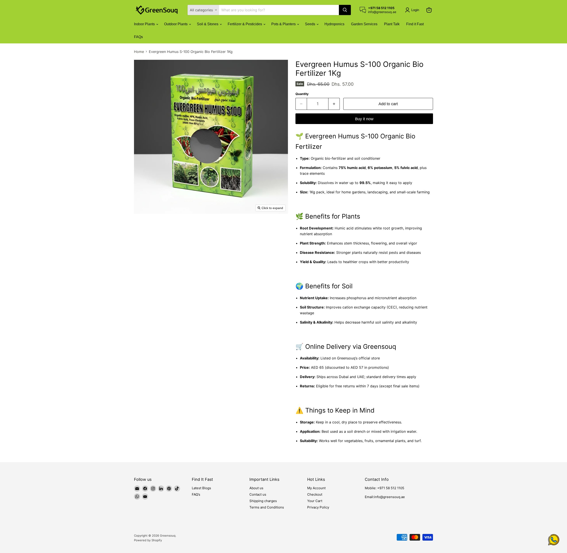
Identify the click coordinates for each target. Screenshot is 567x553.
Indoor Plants (145, 24)
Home (139, 52)
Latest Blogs (201, 488)
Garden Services (364, 24)
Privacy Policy (318, 507)
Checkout (314, 494)
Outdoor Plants (176, 24)
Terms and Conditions (266, 507)
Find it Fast (415, 24)
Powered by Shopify (148, 540)
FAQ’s (196, 494)
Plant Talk (392, 24)
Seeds (310, 24)
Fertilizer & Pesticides (245, 24)
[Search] (345, 10)
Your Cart (314, 501)
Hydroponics (334, 24)
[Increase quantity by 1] (334, 104)
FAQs (138, 37)
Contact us (257, 494)
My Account (316, 488)
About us (256, 488)
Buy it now (364, 119)
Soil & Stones (208, 24)
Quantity (302, 94)
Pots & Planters (284, 24)
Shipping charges (263, 501)
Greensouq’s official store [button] (358, 358)
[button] (413, 10)
